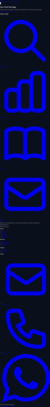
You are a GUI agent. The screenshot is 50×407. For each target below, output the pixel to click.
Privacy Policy (2, 406)
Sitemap (13, 406)
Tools (10, 1)
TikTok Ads (4, 232)
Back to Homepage (3, 11)
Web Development (5, 236)
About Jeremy (4, 249)
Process (4, 1)
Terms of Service (8, 406)
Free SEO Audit (4, 241)
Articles (7, 1)
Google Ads (4, 234)
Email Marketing (5, 237)
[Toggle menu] (0, 3)
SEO (2, 230)
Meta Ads (3, 231)
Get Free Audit (17, 1)
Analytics (3, 235)
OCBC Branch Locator (6, 243)
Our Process (4, 250)
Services (1, 1)
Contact (13, 1)
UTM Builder (4, 244)
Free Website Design (6, 242)
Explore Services (10, 11)
